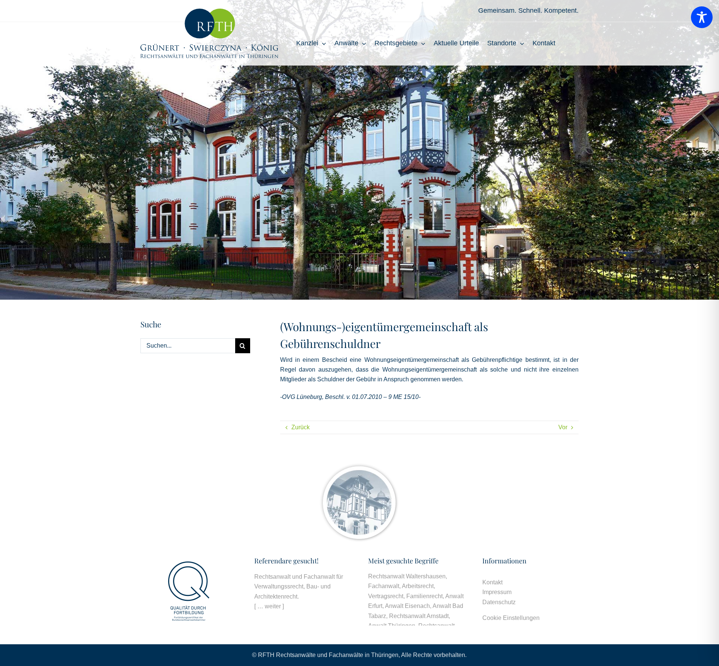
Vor (562, 427)
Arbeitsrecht (418, 586)
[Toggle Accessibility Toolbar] (701, 17)
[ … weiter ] (269, 606)
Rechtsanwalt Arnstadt (419, 616)
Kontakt (492, 582)
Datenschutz (499, 602)
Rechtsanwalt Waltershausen (407, 576)
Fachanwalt (383, 586)
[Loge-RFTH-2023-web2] (209, 11)
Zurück (300, 427)
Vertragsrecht (385, 596)
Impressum (497, 592)
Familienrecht (424, 596)
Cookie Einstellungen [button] (511, 618)
